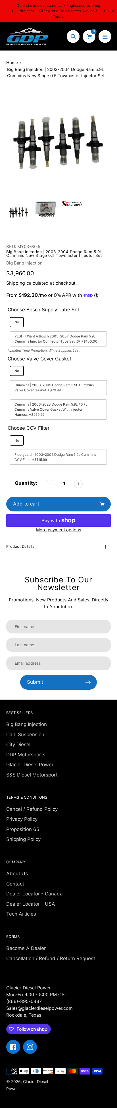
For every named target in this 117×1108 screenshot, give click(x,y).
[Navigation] (105, 36)
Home (12, 62)
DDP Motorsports (25, 754)
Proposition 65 (22, 829)
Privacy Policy (21, 819)
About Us (17, 873)
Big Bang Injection (24, 263)
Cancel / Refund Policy (32, 809)
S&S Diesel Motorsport (32, 775)
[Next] (104, 11)
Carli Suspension (25, 734)
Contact (15, 884)
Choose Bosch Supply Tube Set (43, 309)
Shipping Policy (23, 839)
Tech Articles (21, 914)
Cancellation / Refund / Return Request (50, 958)
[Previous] (13, 11)
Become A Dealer (26, 948)
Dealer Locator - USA (30, 904)
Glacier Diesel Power (29, 764)
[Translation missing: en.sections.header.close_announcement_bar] (113, 11)
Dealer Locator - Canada (34, 894)
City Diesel (18, 744)
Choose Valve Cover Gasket (39, 359)
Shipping (15, 283)
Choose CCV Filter (28, 428)
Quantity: (26, 483)
